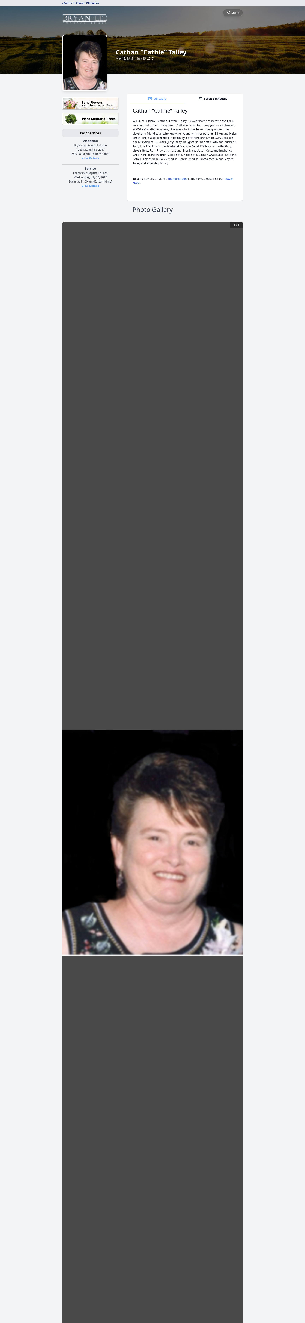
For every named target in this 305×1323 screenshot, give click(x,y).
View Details (90, 158)
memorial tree (177, 179)
